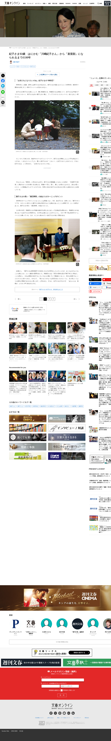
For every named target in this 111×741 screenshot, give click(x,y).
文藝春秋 (61, 3)
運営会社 (87, 717)
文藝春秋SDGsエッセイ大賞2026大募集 (75, 385)
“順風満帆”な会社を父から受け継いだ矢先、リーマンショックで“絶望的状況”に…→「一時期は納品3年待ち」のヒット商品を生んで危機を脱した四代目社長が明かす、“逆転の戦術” (18, 388)
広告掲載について (39, 717)
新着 (24, 3)
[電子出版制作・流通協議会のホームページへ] (42, 723)
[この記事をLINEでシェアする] (3, 92)
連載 (49, 3)
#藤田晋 (80, 406)
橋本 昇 (103, 142)
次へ (75, 299)
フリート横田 (105, 174)
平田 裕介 (104, 205)
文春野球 (91, 3)
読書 (80, 3)
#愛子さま (20, 406)
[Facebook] (51, 713)
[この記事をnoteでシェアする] (2, 97)
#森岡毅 (74, 406)
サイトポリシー (77, 717)
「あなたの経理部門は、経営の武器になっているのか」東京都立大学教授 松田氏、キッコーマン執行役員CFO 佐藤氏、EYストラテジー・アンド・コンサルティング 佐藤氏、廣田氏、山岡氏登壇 (37, 389)
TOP (10, 47)
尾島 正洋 (104, 126)
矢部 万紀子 (16, 62)
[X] (55, 713)
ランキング (30, 3)
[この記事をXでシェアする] (3, 75)
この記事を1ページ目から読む (48, 74)
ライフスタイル (24, 66)
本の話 (21, 731)
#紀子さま (32, 66)
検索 (100, 3)
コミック (85, 3)
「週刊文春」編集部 (106, 156)
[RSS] (73, 713)
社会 (18, 66)
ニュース (15, 47)
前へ (19, 299)
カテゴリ (37, 3)
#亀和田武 (43, 406)
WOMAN (68, 3)
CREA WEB (14, 731)
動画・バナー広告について (63, 717)
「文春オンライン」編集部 (105, 221)
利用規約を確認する (54, 690)
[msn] (68, 713)
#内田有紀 (35, 406)
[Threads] (59, 713)
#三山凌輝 (59, 406)
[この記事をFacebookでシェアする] (3, 81)
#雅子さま (12, 406)
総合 (105, 81)
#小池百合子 (51, 406)
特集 (44, 3)
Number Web (5, 731)
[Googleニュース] (64, 713)
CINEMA (74, 3)
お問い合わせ (50, 717)
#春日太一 (67, 406)
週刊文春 (54, 3)
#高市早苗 (28, 406)
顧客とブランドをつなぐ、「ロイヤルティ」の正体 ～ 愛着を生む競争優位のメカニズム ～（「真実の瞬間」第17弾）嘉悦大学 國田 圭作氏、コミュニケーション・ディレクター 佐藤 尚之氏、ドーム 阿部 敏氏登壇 (57, 389)
